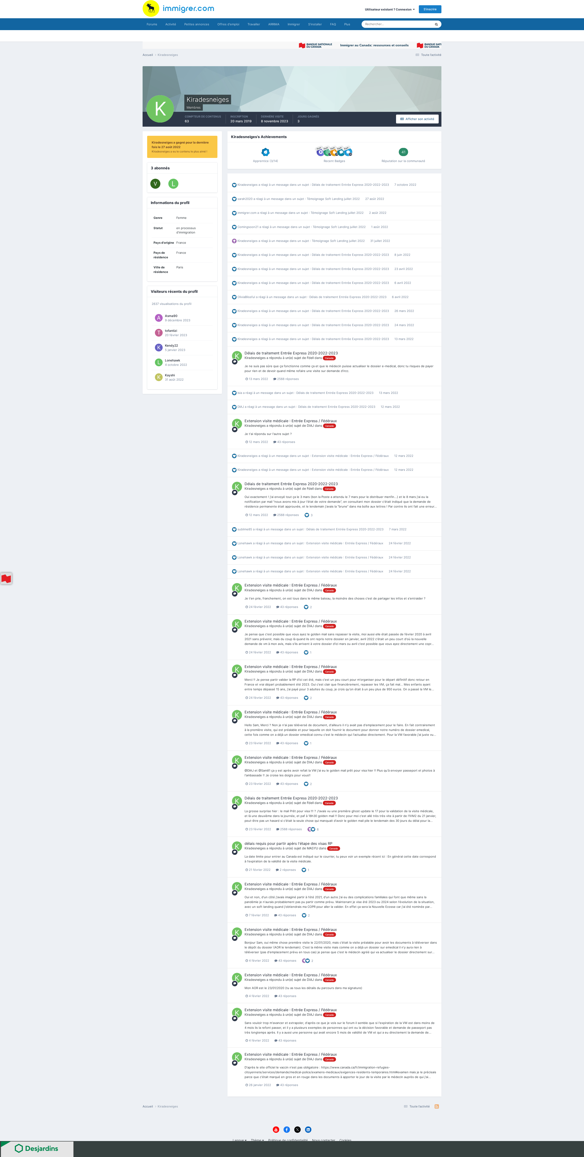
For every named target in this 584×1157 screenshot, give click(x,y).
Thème (256, 1140)
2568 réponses (287, 379)
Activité (170, 24)
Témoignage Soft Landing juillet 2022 (334, 199)
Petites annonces (196, 24)
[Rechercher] (436, 24)
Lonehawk (172, 360)
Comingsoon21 (247, 227)
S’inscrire (430, 9)
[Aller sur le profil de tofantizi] (159, 333)
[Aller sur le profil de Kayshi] (159, 377)
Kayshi (170, 375)
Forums (152, 24)
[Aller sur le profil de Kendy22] (159, 347)
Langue (239, 1140)
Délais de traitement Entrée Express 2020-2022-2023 (351, 184)
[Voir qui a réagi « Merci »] (310, 829)
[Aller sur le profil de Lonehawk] (173, 184)
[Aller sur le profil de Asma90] (159, 318)
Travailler (254, 24)
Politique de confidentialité (288, 1140)
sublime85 (244, 529)
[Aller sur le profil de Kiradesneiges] (237, 356)
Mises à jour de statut (411, 24)
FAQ (333, 24)
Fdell (310, 358)
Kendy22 (171, 345)
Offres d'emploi (228, 24)
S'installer (315, 24)
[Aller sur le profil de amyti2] (155, 184)
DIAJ (240, 406)
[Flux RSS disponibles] (436, 1106)
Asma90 (171, 316)
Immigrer (294, 24)
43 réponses (285, 442)
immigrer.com (246, 213)
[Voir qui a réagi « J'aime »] (307, 514)
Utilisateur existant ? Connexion (389, 9)
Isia (239, 393)
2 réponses (287, 870)
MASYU (312, 848)
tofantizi (171, 330)
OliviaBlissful (246, 297)
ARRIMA (273, 24)
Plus (347, 24)
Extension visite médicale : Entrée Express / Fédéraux (291, 421)
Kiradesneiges (247, 184)
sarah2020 (245, 199)
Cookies (345, 1140)
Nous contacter (323, 1140)
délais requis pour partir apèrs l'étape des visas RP (288, 843)
